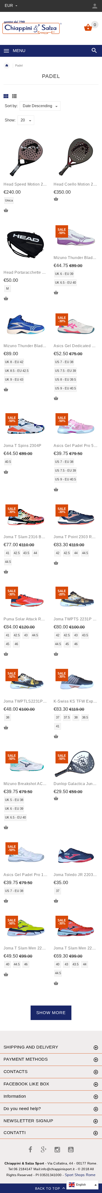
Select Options (58, 292)
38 (7, 717)
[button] (82, 1184)
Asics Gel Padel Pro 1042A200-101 (36, 875)
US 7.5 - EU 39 (65, 371)
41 (7, 553)
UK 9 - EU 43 (14, 379)
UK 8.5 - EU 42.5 (16, 371)
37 (57, 717)
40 (7, 964)
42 (57, 553)
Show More (51, 1012)
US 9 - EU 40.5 (65, 388)
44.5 (8, 562)
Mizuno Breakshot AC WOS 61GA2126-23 (42, 784)
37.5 (67, 717)
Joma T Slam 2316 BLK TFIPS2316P (37, 537)
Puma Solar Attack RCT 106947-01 (35, 619)
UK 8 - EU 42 (14, 362)
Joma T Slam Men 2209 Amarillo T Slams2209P (47, 948)
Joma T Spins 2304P (23, 446)
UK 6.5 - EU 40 (65, 282)
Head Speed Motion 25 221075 (32, 184)
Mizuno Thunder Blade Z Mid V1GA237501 (43, 346)
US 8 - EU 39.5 (65, 379)
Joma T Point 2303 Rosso (77, 537)
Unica (9, 200)
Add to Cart (8, 210)
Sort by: (11, 106)
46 (16, 644)
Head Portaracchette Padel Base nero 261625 (45, 272)
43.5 (26, 553)
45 (7, 644)
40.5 (8, 462)
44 (35, 553)
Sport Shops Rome (80, 1175)
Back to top (48, 1188)
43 (26, 635)
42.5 (17, 553)
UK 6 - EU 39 (64, 274)
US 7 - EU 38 (64, 362)
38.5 (85, 717)
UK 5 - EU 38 (14, 800)
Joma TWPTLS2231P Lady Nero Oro (37, 701)
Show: (10, 120)
